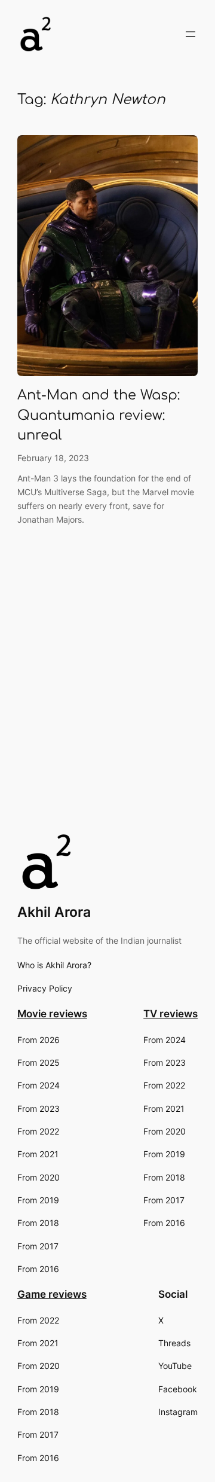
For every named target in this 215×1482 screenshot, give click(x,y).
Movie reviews (52, 1014)
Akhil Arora (54, 912)
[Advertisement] (107, 713)
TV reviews (170, 1014)
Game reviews (52, 1294)
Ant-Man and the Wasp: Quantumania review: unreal (98, 415)
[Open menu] (190, 34)
